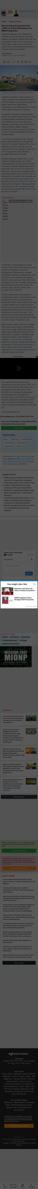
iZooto (34, 606)
